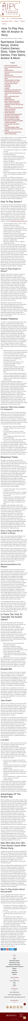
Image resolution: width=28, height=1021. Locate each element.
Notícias (22, 21)
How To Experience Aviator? (12, 117)
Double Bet (7, 85)
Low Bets (7, 88)
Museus (16, 21)
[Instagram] (11, 1007)
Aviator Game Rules (10, 112)
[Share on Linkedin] (4, 949)
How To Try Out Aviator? (11, 65)
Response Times (9, 75)
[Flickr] (18, 1007)
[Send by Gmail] (7, 949)
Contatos (4, 24)
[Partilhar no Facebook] (2, 949)
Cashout (7, 130)
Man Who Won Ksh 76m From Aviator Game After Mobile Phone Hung (13, 93)
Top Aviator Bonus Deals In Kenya (13, 114)
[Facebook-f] (7, 1007)
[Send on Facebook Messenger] (13, 949)
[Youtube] (14, 1007)
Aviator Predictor (9, 70)
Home (3, 18)
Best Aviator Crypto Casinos (12, 115)
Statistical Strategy (9, 99)
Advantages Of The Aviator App (13, 89)
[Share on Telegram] (10, 949)
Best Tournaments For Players (12, 119)
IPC (8, 18)
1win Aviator (8, 86)
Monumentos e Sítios (7, 21)
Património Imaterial (17, 18)
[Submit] (25, 1004)
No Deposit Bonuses (10, 111)
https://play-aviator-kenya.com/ (19, 221)
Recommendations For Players (12, 80)
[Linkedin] (21, 1007)
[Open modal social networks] (15, 949)
